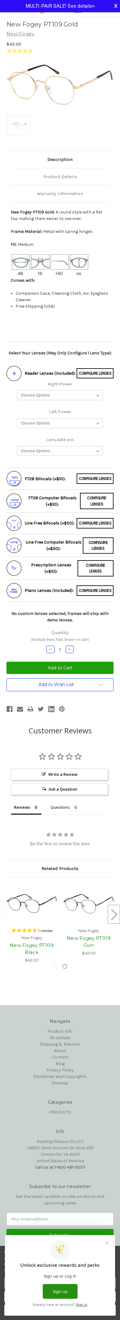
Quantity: (60, 636)
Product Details (60, 176)
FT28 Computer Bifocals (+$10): (52, 501)
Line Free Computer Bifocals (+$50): (54, 545)
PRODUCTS (60, 1112)
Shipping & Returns (60, 1044)
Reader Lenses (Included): (50, 373)
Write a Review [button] (63, 774)
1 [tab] (55, 966)
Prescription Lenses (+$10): (51, 568)
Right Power (60, 383)
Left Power (60, 411)
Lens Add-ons (60, 439)
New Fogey (20, 34)
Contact (60, 1057)
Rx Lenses (60, 1037)
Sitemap (60, 1083)
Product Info (60, 1031)
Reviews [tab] (22, 807)
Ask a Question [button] (63, 789)
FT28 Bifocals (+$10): (45, 478)
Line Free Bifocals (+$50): (49, 523)
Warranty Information (60, 193)
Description (60, 159)
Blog (60, 1063)
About (60, 1050)
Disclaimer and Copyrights (60, 1076)
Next (114, 914)
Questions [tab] (60, 807)
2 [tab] (64, 966)
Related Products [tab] (60, 868)
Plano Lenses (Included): (49, 590)
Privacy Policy (60, 1070)
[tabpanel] (31, 923)
